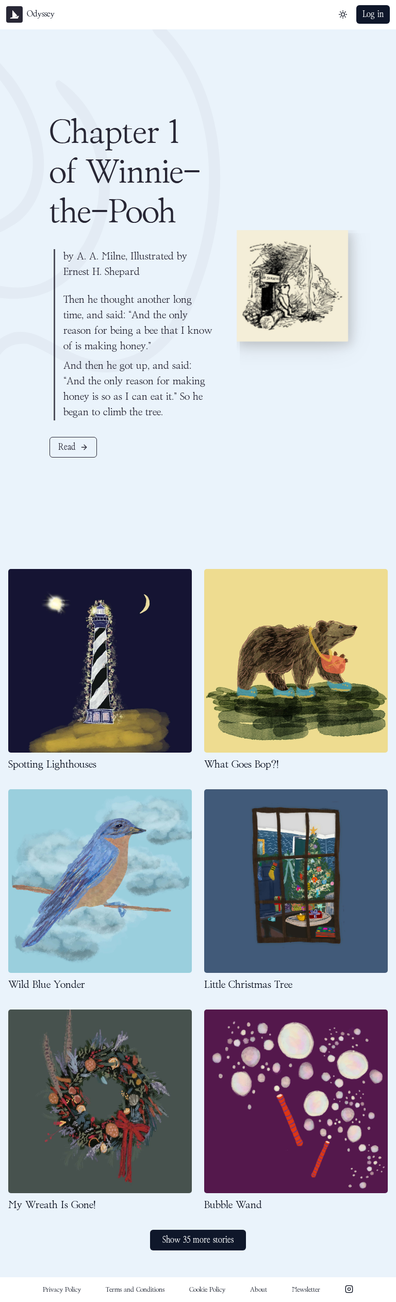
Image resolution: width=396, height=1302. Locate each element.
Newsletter (306, 1289)
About (258, 1289)
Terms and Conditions (135, 1289)
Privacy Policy (62, 1289)
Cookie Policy (207, 1289)
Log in (373, 14)
